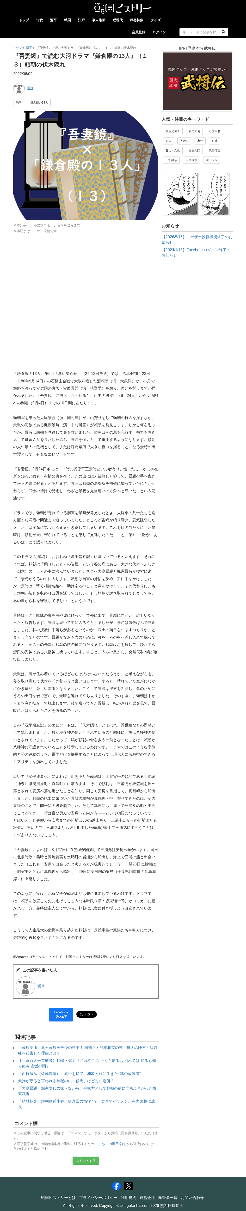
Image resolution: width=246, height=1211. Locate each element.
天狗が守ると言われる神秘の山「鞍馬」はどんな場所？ (66, 1081)
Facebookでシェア (61, 1014)
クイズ (156, 20)
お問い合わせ (192, 1198)
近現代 (118, 20)
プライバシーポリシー (98, 1198)
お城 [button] (214, 141)
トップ (24, 20)
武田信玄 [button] (214, 150)
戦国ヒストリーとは (58, 1198)
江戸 (81, 20)
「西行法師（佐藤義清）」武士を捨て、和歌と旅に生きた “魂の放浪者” (79, 1074)
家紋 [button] (200, 141)
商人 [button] (168, 141)
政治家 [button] (184, 141)
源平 (53, 20)
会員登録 (138, 32)
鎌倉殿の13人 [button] (39, 102)
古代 (39, 20)
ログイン (159, 32)
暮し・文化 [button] (173, 150)
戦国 (67, 20)
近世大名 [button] (214, 131)
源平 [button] (19, 102)
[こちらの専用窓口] (112, 1144)
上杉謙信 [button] (171, 160)
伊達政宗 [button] (191, 160)
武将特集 (136, 20)
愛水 (30, 88)
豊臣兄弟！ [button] (173, 131)
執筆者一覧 (168, 1198)
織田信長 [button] (211, 160)
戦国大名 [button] (194, 131)
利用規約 (128, 1198)
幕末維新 (98, 20)
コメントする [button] (86, 1161)
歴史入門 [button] (194, 150)
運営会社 (147, 1198)
